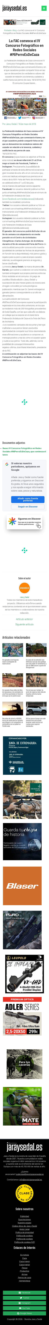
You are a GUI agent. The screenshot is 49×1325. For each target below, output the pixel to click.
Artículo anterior (24, 619)
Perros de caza (24, 1277)
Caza (24, 1258)
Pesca (24, 1268)
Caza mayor (24, 1261)
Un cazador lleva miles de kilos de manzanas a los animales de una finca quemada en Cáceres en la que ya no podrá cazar (12, 693)
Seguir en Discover (28, 506)
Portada (7, 30)
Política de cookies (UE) (24, 1242)
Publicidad (24, 1216)
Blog (15, 30)
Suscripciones (24, 1219)
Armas (24, 1274)
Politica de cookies (24, 1235)
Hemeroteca (24, 1281)
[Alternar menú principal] (44, 8)
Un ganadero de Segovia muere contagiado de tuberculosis (10, 662)
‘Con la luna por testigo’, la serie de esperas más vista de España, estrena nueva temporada (36, 693)
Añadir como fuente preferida (28, 499)
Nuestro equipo (24, 1223)
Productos (24, 1271)
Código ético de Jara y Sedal (24, 1226)
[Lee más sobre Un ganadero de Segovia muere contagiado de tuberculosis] (12, 650)
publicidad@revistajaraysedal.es (30, 1174)
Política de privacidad (24, 1232)
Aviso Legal (24, 1229)
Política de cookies (24, 1239)
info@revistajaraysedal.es (31, 1179)
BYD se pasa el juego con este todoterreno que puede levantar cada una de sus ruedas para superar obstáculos (36, 722)
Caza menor (24, 1264)
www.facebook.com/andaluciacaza (18, 199)
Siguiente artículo (24, 624)
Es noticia (24, 1255)
